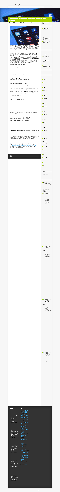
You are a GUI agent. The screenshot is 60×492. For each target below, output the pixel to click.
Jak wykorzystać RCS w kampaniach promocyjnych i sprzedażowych (46, 57)
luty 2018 (44, 154)
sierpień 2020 (45, 130)
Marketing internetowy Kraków (24, 415)
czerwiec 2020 (45, 133)
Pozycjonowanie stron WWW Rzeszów (23, 440)
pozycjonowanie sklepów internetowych (24, 427)
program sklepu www (23, 442)
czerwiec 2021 (45, 114)
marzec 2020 (45, 138)
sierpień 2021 (44, 111)
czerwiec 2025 (45, 79)
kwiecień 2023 (45, 93)
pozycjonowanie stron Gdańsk (23, 428)
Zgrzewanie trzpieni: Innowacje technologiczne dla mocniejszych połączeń (47, 66)
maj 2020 (44, 135)
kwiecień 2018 (45, 151)
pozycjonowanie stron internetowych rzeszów (24, 434)
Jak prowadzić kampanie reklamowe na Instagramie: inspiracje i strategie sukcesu (14, 467)
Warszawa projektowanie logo (24, 463)
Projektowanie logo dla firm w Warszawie (24, 443)
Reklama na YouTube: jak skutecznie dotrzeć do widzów (14, 418)
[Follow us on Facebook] (47, 7)
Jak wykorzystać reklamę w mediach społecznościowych (48, 194)
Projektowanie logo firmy (23, 445)
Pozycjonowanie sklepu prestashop (23, 424)
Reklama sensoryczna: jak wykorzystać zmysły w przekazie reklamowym (14, 480)
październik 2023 (45, 84)
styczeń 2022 (45, 103)
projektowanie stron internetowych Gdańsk (24, 449)
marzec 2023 (44, 95)
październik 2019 (45, 146)
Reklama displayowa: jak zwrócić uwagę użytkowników (14, 449)
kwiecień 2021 (45, 117)
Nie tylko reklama (23, 6)
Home (10, 6)
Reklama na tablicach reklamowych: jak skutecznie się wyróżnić (14, 411)
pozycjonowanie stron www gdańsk (24, 438)
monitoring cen (22, 417)
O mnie (12, 6)
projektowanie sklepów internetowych (23, 446)
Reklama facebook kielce (23, 454)
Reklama (27, 6)
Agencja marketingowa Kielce (24, 411)
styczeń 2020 (45, 141)
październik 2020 (45, 127)
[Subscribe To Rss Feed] (49, 7)
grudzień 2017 (45, 157)
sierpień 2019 (44, 149)
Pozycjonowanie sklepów (23, 426)
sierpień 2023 (44, 87)
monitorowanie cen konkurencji (24, 420)
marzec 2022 (44, 100)
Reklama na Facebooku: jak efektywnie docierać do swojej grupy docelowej (14, 415)
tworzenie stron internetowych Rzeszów (23, 462)
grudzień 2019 (45, 143)
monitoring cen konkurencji (24, 418)
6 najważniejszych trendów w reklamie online (16, 148)
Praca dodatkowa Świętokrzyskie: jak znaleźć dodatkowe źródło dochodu (14, 476)
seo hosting (25, 457)
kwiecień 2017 (45, 167)
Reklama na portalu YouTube (24, 456)
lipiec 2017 (44, 162)
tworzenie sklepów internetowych (23, 459)
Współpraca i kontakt (17, 6)
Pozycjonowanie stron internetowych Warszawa (24, 436)
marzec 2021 (44, 119)
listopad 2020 (45, 125)
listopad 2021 (45, 106)
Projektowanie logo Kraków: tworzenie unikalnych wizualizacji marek (14, 443)
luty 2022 (44, 101)
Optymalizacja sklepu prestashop (24, 421)
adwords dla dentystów (23, 409)
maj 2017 (44, 165)
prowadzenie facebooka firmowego (24, 451)
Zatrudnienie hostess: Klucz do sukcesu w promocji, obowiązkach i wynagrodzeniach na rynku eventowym (46, 38)
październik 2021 (45, 108)
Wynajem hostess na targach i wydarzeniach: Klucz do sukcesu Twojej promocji (14, 458)
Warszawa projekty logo (24, 464)
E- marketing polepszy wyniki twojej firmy (16, 143)
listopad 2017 (45, 159)
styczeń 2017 (45, 168)
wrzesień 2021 (45, 109)
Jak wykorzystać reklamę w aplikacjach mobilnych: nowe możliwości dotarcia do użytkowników (23, 145)
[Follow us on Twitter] (45, 7)
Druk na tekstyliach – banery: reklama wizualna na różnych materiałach (14, 434)
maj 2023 (44, 92)
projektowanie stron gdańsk (24, 447)
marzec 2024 (45, 82)
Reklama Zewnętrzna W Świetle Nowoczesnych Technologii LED (46, 60)
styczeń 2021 (45, 122)
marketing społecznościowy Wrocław (24, 416)
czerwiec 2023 (45, 90)
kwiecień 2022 (45, 98)
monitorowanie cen (22, 419)
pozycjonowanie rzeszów (24, 423)
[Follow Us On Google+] (51, 7)
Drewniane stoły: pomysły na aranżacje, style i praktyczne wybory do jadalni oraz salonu (47, 54)
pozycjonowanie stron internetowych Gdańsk (24, 431)
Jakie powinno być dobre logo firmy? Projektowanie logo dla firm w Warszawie (46, 42)
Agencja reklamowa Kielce (24, 413)
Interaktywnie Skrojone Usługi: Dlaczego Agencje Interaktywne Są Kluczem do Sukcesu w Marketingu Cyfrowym (14, 472)
